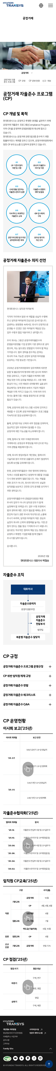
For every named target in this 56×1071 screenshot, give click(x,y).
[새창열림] (15, 1058)
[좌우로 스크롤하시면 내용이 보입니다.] (28, 769)
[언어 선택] (41, 5)
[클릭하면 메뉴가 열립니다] (50, 5)
